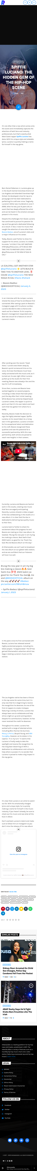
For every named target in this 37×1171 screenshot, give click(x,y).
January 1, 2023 (8, 592)
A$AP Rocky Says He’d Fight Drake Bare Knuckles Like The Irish (17, 1012)
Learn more (11, 1056)
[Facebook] (11, 1161)
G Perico (10, 733)
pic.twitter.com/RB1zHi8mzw (15, 584)
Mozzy (4, 733)
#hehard (26, 278)
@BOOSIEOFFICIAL (14, 578)
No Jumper (5, 902)
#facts (18, 278)
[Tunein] (7, 1161)
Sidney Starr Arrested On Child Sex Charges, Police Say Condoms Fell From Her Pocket (18, 971)
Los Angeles (5, 899)
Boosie (4, 896)
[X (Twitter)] (5, 1161)
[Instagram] (9, 1161)
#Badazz (24, 581)
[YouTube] (3, 1161)
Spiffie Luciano (15, 902)
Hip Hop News (18, 62)
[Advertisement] (18, 24)
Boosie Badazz (7, 232)
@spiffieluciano (9, 268)
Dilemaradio (23, 896)
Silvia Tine (13, 892)
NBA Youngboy (28, 899)
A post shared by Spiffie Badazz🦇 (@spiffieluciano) (18, 875)
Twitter (24, 902)
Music (20, 899)
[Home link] (3, 2)
